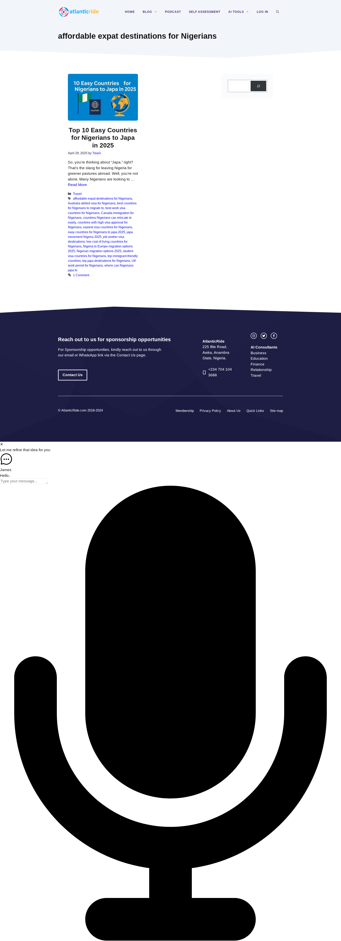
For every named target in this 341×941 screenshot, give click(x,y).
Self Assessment (204, 11)
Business (258, 353)
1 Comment (81, 275)
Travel (77, 193)
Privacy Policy (210, 411)
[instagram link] (254, 336)
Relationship (261, 370)
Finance (257, 364)
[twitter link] (264, 336)
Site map (276, 411)
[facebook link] (274, 336)
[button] (156, 12)
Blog (147, 11)
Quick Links (255, 411)
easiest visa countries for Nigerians (107, 227)
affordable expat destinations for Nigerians (102, 198)
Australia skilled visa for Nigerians (91, 203)
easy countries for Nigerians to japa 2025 (96, 232)
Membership (185, 411)
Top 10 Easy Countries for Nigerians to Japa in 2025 (103, 138)
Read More (77, 185)
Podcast (173, 11)
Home (130, 11)
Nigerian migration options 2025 (99, 251)
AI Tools (236, 11)
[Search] (258, 86)
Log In (262, 11)
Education (259, 358)
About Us (234, 411)
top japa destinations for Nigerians (106, 260)
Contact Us (73, 375)
